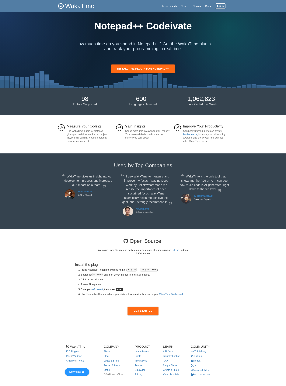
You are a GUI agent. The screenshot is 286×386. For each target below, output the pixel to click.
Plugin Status (170, 365)
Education (140, 370)
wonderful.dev (201, 370)
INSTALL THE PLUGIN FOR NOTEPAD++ (143, 68)
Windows (77, 356)
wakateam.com (202, 374)
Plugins (197, 6)
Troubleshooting (171, 356)
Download (75, 371)
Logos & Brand (111, 360)
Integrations (141, 360)
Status (107, 370)
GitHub (175, 250)
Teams (184, 6)
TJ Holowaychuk (203, 196)
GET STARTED (143, 310)
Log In (220, 6)
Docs (208, 6)
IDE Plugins (72, 351)
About (107, 351)
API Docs (168, 351)
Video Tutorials (171, 374)
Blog (106, 356)
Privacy (116, 365)
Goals (138, 356)
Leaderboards (169, 6)
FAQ (165, 360)
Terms (107, 365)
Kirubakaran (143, 208)
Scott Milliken (85, 191)
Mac (68, 356)
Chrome (70, 360)
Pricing (138, 374)
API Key (96, 289)
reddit (197, 360)
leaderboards (190, 134)
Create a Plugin (171, 370)
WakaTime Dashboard (171, 294)
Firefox (80, 360)
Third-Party (200, 351)
